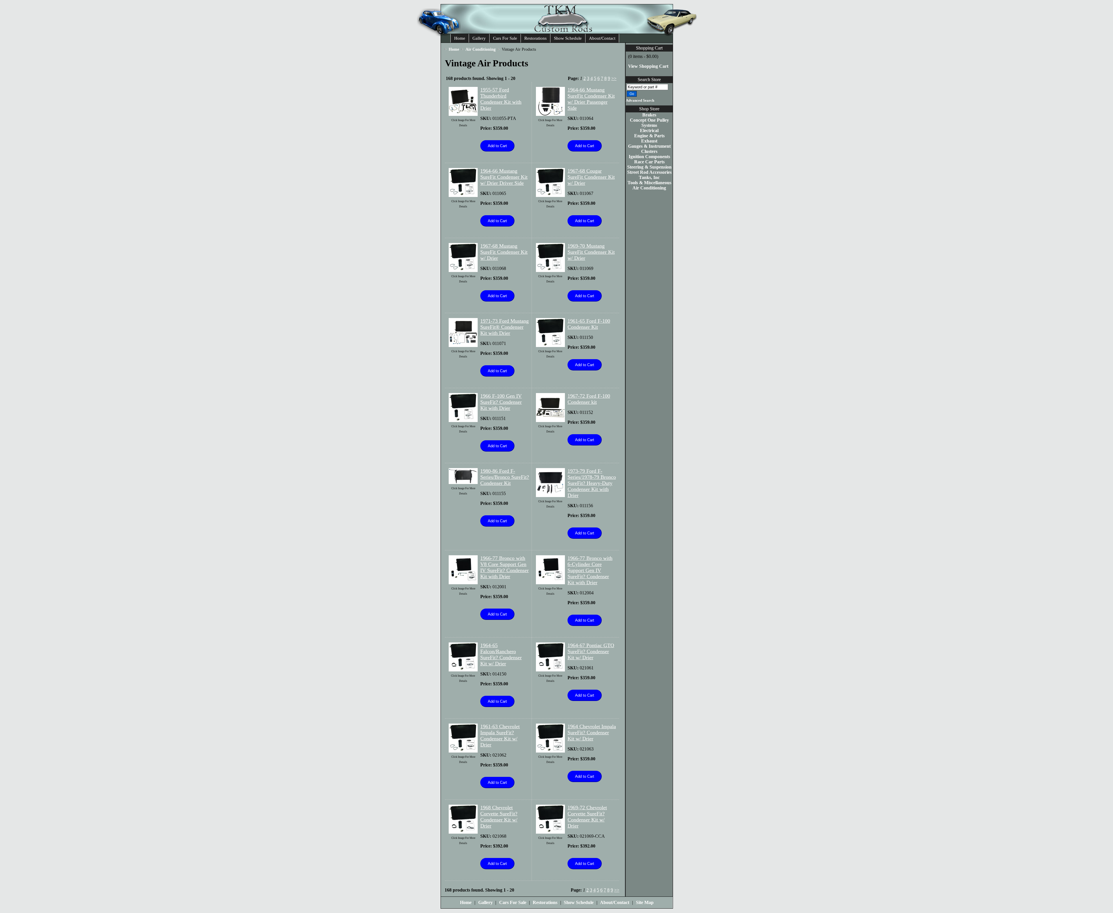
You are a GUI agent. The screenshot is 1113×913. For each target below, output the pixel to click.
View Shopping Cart (648, 66)
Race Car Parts (649, 161)
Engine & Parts (649, 135)
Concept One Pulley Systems (649, 123)
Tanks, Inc (649, 177)
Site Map (645, 902)
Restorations (535, 38)
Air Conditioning (649, 187)
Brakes (649, 114)
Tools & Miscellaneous (649, 182)
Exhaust (649, 140)
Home (459, 38)
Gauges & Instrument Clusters (649, 149)
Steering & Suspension (649, 167)
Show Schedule (568, 38)
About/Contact (602, 38)
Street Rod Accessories (649, 172)
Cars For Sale (505, 38)
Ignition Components (649, 156)
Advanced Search (640, 100)
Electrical (649, 130)
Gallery (479, 38)
